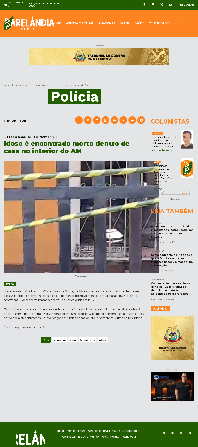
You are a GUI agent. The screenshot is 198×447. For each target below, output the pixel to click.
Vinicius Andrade (162, 150)
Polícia (15, 85)
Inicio (7, 85)
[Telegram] (141, 120)
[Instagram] (153, 5)
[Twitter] (161, 5)
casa (73, 340)
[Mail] (172, 433)
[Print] (132, 120)
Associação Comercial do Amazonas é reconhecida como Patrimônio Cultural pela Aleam (163, 175)
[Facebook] (144, 5)
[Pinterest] (97, 120)
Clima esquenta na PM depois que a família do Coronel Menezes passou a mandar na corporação (172, 260)
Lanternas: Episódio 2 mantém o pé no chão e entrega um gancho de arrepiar (164, 142)
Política (157, 162)
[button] (186, 5)
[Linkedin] (114, 120)
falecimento (87, 340)
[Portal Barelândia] (25, 22)
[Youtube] (170, 5)
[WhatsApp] (105, 120)
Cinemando (157, 133)
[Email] (123, 120)
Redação (159, 188)
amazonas (59, 340)
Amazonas (158, 251)
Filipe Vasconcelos (19, 137)
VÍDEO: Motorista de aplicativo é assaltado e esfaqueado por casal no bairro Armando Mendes (172, 232)
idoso (102, 340)
